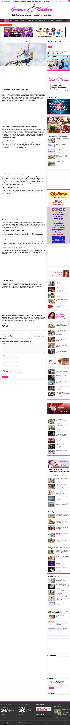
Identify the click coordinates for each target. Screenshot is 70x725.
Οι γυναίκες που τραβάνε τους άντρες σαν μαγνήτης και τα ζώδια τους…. (62, 569)
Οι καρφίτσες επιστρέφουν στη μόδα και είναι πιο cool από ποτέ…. (62, 351)
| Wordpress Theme (22, 722)
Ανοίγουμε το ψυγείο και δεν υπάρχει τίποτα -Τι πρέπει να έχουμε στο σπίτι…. (62, 598)
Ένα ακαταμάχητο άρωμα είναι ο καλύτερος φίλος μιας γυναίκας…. (62, 339)
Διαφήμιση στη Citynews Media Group (23, 1)
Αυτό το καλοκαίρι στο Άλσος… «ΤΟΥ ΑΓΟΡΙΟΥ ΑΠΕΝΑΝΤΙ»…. (61, 421)
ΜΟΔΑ (11, 20)
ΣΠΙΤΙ (39, 20)
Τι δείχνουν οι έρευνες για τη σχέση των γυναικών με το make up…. (62, 345)
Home (2, 20)
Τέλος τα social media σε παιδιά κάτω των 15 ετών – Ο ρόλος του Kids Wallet (62, 480)
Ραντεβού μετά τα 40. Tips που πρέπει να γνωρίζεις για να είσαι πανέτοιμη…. (62, 325)
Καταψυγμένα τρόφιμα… (61, 144)
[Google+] (57, 1)
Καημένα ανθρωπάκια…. (61, 282)
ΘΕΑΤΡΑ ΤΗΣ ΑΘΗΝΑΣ (61, 439)
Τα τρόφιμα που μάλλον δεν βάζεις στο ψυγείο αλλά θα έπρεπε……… (61, 156)
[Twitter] (60, 1)
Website (3, 364)
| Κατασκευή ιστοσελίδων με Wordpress (46, 722)
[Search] (69, 1)
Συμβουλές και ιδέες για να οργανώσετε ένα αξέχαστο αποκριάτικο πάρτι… (61, 289)
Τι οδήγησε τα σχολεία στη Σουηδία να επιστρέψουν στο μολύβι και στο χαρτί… (62, 486)
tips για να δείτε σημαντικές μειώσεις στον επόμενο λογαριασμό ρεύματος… (61, 492)
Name (3, 355)
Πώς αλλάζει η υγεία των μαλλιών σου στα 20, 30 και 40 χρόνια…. (62, 586)
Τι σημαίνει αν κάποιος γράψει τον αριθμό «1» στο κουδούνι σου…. (62, 504)
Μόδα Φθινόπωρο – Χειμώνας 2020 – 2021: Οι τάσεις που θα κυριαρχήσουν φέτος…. (37, 335)
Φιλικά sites (38, 1)
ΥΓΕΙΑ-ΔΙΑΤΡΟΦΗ (29, 20)
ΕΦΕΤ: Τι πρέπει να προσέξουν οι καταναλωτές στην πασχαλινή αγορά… (26, 24)
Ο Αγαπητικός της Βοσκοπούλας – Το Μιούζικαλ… (60, 427)
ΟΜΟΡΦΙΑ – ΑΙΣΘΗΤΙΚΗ (19, 20)
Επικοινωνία (46, 1)
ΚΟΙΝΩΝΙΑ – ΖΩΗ (45, 20)
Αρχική (1, 41)
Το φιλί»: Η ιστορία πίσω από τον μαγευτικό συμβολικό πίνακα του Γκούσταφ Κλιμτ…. (10, 335)
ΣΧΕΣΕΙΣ (6, 20)
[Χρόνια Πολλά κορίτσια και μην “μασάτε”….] (4, 709)
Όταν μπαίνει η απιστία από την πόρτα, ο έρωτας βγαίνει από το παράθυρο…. (62, 551)
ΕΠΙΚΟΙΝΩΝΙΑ (59, 20)
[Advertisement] (23, 77)
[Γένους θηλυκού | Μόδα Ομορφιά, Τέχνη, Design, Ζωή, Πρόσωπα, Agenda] (31, 10)
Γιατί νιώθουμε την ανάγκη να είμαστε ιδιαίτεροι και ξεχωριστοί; (62, 498)
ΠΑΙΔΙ (36, 20)
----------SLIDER (8, 41)
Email (3, 360)
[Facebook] (59, 1)
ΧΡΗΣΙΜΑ (53, 20)
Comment (4, 343)
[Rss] (56, 1)
